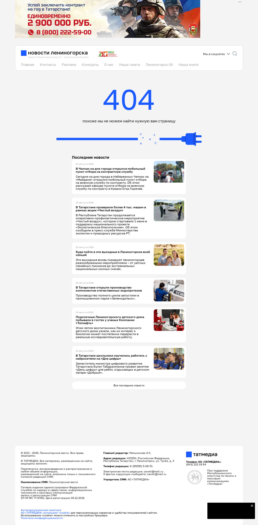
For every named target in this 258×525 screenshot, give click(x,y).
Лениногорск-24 (159, 64)
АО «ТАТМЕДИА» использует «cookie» (45, 512)
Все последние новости (129, 385)
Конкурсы (90, 64)
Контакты (48, 64)
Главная (27, 64)
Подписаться (229, 514)
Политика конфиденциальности (42, 518)
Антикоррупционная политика (41, 510)
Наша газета (129, 64)
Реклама (69, 64)
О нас (109, 64)
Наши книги (188, 64)
